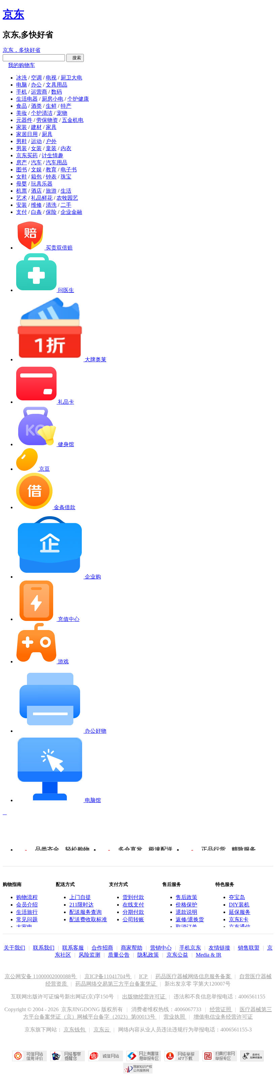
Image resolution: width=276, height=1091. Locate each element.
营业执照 (175, 1017)
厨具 (47, 134)
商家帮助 (131, 948)
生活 (66, 191)
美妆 (21, 113)
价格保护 (186, 904)
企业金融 (71, 212)
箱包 (36, 176)
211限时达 (81, 904)
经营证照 (221, 1009)
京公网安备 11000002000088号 (41, 976)
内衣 (66, 148)
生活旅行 (27, 912)
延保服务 (239, 912)
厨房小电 (52, 99)
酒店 (36, 191)
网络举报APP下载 (181, 1056)
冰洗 (21, 77)
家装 (21, 127)
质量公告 (119, 955)
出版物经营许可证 (144, 996)
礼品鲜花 (42, 198)
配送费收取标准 (88, 919)
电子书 (69, 169)
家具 (51, 127)
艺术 (21, 198)
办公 (36, 85)
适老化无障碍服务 (252, 1056)
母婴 (21, 184)
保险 (51, 212)
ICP (143, 976)
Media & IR (208, 955)
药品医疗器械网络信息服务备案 (194, 976)
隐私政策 (148, 955)
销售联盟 (249, 948)
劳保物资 (47, 120)
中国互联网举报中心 (143, 1056)
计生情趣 (52, 155)
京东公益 (177, 955)
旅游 (51, 191)
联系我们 (44, 948)
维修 (36, 205)
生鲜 (51, 106)
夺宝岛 (237, 897)
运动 (36, 141)
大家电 (24, 927)
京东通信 (239, 927)
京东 (13, 14)
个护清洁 (42, 113)
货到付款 (133, 897)
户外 (51, 141)
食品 (21, 106)
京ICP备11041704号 (108, 976)
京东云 (102, 1029)
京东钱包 (75, 1029)
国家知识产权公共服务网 (138, 1068)
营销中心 (161, 948)
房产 (21, 162)
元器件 (24, 120)
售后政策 (186, 897)
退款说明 (186, 912)
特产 (66, 106)
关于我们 (14, 948)
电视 (51, 77)
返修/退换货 (190, 919)
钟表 (51, 176)
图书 (21, 169)
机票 (21, 191)
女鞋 (21, 176)
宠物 (62, 113)
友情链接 (219, 948)
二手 (66, 205)
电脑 (21, 85)
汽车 (36, 162)
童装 (51, 148)
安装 (21, 205)
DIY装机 (239, 904)
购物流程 (27, 897)
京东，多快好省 (21, 50)
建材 (36, 127)
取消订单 (186, 927)
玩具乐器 (42, 184)
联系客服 (73, 948)
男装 (21, 148)
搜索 (75, 57)
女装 (36, 148)
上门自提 (80, 897)
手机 (21, 92)
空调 (36, 77)
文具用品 (56, 85)
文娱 (36, 169)
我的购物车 (21, 65)
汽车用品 (56, 162)
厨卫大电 (71, 77)
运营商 (39, 92)
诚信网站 (105, 1056)
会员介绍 (27, 904)
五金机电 (72, 120)
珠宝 (66, 176)
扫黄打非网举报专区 (219, 1056)
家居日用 (27, 134)
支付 (21, 212)
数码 (56, 92)
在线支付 (133, 904)
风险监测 (89, 955)
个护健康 (78, 99)
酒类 (36, 106)
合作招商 (102, 948)
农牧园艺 (67, 198)
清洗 (51, 205)
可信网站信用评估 (29, 1056)
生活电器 (27, 99)
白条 (36, 212)
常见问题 (27, 919)
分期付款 (133, 912)
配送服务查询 (85, 912)
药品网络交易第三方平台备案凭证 (116, 984)
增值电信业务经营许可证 (223, 1017)
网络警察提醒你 (67, 1056)
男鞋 (21, 141)
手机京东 (190, 948)
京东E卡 (238, 919)
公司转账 (133, 919)
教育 (51, 169)
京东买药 (27, 155)
